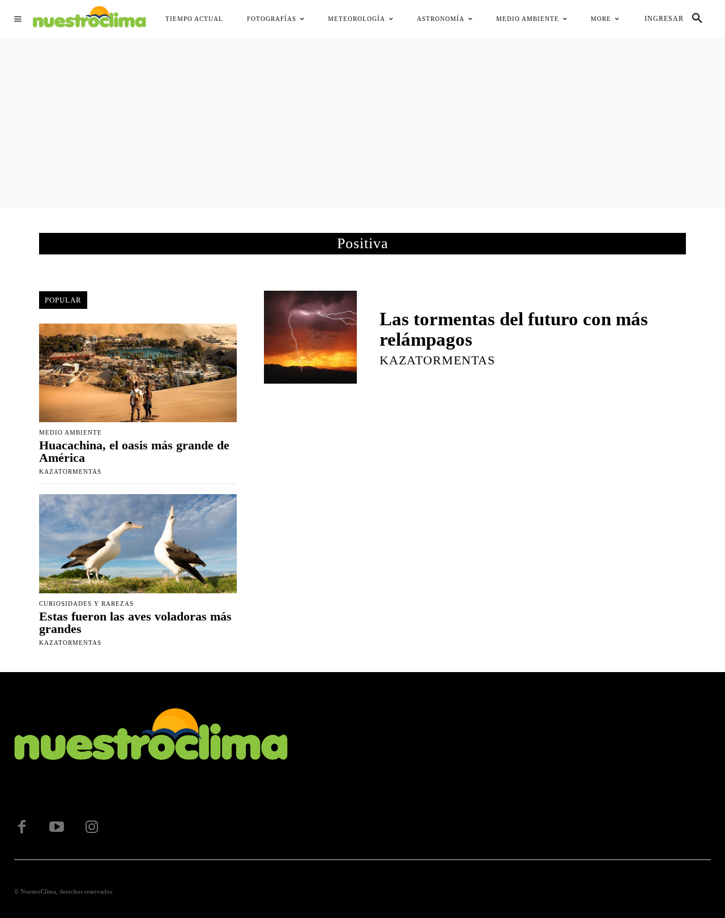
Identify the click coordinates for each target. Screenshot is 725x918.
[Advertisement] (362, 122)
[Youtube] (56, 827)
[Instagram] (91, 827)
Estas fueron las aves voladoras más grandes (135, 622)
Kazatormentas (70, 471)
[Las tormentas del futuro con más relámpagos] (310, 337)
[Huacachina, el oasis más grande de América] (138, 373)
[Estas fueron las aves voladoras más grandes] (138, 543)
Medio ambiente (70, 433)
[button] (697, 18)
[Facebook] (21, 827)
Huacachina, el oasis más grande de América (134, 451)
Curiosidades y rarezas (86, 604)
